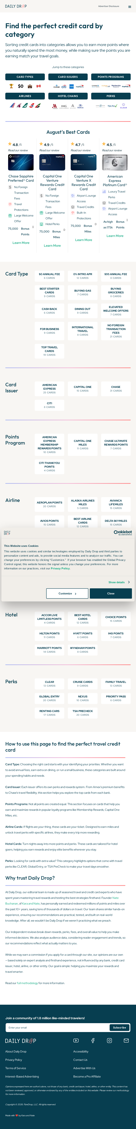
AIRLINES (25, 96)
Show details (117, 582)
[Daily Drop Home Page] (16, 6)
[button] (130, 6)
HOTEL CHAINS (68, 96)
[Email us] (126, 1040)
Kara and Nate (31, 903)
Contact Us (80, 1060)
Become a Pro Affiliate (87, 1076)
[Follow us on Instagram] (109, 1040)
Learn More (21, 243)
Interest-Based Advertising (22, 1076)
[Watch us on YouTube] (76, 1040)
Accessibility (80, 1051)
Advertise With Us (84, 1068)
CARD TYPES (25, 76)
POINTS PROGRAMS (111, 76)
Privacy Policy (13, 1060)
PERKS (111, 96)
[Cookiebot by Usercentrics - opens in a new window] (116, 532)
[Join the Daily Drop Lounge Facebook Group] (92, 1040)
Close (110, 593)
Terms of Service (15, 1068)
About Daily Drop (15, 1051)
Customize (65, 593)
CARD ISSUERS (68, 76)
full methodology (27, 983)
